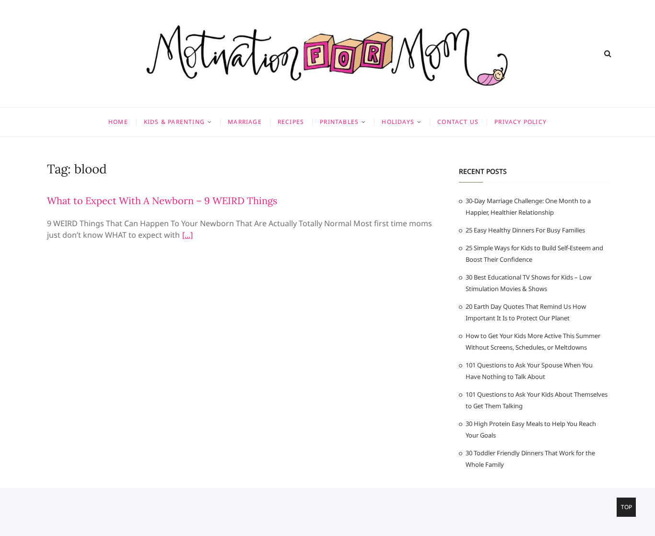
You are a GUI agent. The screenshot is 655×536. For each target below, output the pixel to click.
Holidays (398, 122)
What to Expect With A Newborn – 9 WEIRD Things (162, 201)
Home (118, 122)
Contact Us (458, 122)
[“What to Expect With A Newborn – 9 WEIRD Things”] (187, 236)
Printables (339, 122)
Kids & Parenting (174, 122)
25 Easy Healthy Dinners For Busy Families (525, 230)
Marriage (245, 122)
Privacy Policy (520, 122)
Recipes (291, 122)
